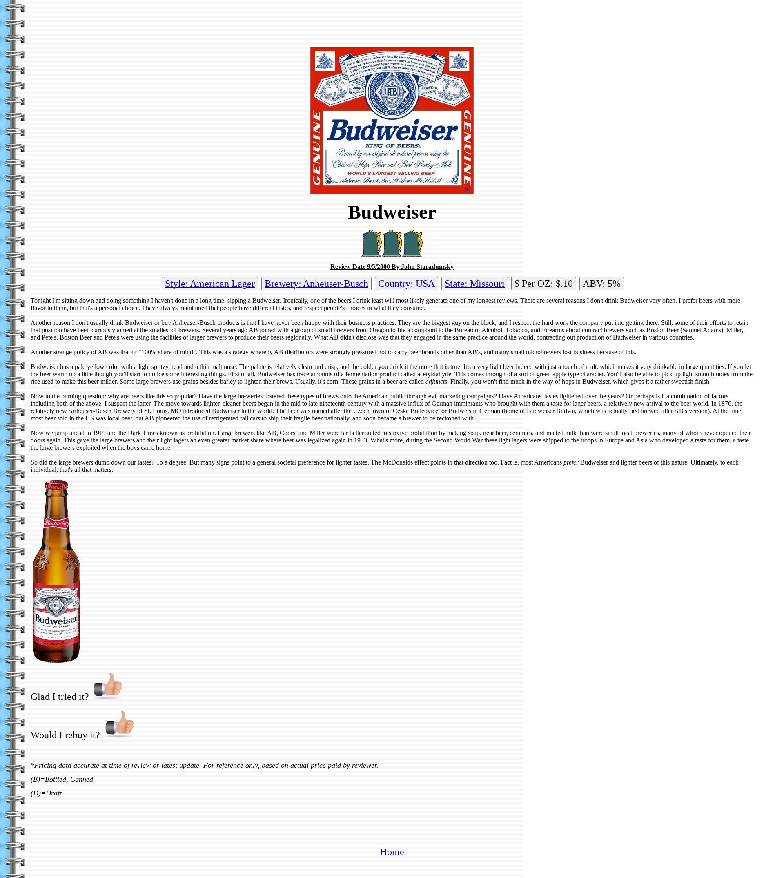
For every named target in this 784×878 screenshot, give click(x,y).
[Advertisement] (392, 21)
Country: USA (406, 283)
